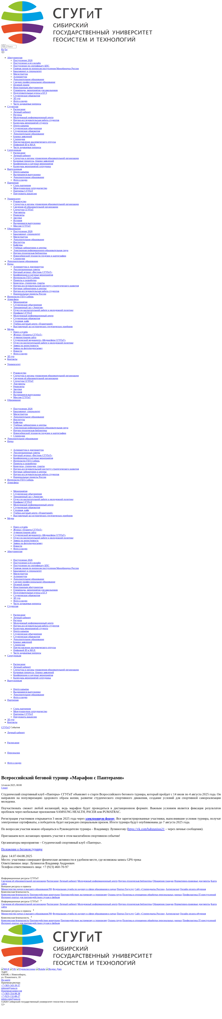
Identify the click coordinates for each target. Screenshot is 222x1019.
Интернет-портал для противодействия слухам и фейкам (30, 897)
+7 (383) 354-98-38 (10, 993)
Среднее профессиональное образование (34, 581)
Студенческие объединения (27, 494)
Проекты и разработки (25, 463)
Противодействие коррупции (45, 894)
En (6, 49)
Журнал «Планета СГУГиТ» (27, 529)
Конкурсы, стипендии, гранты (29, 466)
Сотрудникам (14, 655)
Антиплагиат (172, 889)
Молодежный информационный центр (33, 504)
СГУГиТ (5, 727)
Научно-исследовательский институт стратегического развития (46, 469)
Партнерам (13, 700)
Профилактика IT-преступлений (199, 894)
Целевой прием (21, 584)
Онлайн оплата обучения (193, 889)
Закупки (17, 389)
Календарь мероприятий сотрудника (32, 678)
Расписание (19, 615)
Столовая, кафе (21, 510)
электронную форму (100, 818)
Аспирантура (20, 576)
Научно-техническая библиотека (30, 430)
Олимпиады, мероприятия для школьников (35, 590)
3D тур (16, 598)
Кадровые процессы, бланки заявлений (33, 672)
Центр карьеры (21, 631)
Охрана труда (115, 894)
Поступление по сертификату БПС (31, 565)
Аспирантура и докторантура (28, 450)
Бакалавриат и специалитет (27, 571)
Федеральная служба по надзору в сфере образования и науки (84, 889)
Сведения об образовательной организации (35, 378)
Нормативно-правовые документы (192, 881)
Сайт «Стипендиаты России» (150, 889)
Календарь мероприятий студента (30, 628)
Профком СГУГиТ (22, 502)
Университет (14, 364)
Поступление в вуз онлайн (27, 562)
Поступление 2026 (22, 408)
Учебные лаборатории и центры (30, 425)
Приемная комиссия (11, 991)
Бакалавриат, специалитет (26, 411)
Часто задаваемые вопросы (27, 603)
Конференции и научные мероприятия (33, 458)
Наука (10, 441)
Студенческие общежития (26, 507)
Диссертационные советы (26, 452)
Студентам (12, 606)
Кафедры (18, 422)
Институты (19, 419)
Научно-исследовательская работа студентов (36, 474)
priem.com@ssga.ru (10, 999)
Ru (2, 49)
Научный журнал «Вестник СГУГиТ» (32, 455)
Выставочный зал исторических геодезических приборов (43, 515)
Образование (14, 400)
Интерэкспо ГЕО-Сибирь (26, 461)
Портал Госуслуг (125, 889)
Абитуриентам (14, 551)
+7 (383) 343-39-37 (10, 985)
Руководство (19, 373)
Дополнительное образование (28, 417)
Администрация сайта (24, 532)
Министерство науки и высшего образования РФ (26, 889)
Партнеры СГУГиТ (23, 714)
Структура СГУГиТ (23, 381)
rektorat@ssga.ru (9, 988)
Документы (19, 383)
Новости (17, 546)
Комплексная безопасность (15, 894)
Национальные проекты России (29, 477)
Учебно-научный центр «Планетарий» (33, 513)
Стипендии (19, 436)
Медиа (10, 518)
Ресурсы (17, 620)
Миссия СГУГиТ (22, 397)
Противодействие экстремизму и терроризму (84, 894)
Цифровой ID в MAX (24, 650)
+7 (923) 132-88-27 (10, 996)
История (17, 392)
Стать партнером (22, 708)
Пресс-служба (20, 527)
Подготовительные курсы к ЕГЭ (30, 592)
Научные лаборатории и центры (30, 471)
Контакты (12, 722)
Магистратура (20, 414)
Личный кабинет (22, 617)
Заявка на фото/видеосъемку (28, 543)
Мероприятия (20, 491)
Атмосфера (13, 482)
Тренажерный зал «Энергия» (28, 496)
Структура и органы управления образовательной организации (46, 375)
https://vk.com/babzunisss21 (146, 829)
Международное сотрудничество (30, 711)
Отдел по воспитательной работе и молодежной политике (43, 499)
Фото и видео (20, 548)
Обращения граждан (163, 881)
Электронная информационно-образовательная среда (40, 427)
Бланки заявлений (22, 642)
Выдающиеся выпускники (27, 394)
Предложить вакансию (25, 717)
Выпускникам (14, 680)
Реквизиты (18, 386)
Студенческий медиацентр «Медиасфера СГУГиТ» (39, 535)
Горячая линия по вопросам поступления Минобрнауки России (46, 568)
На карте (5, 980)
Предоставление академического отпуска (34, 647)
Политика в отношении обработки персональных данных (152, 894)
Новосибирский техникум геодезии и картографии (39, 433)
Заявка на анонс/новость (26, 540)
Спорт (4, 788)
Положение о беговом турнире (21, 849)
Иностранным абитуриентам (28, 587)
